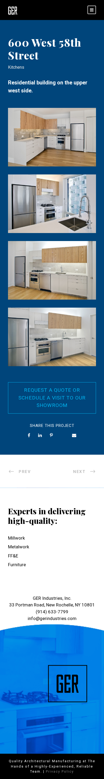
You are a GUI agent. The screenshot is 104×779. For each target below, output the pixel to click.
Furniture (17, 564)
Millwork (16, 538)
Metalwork (18, 546)
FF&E (13, 555)
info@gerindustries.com (52, 618)
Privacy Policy (60, 771)
